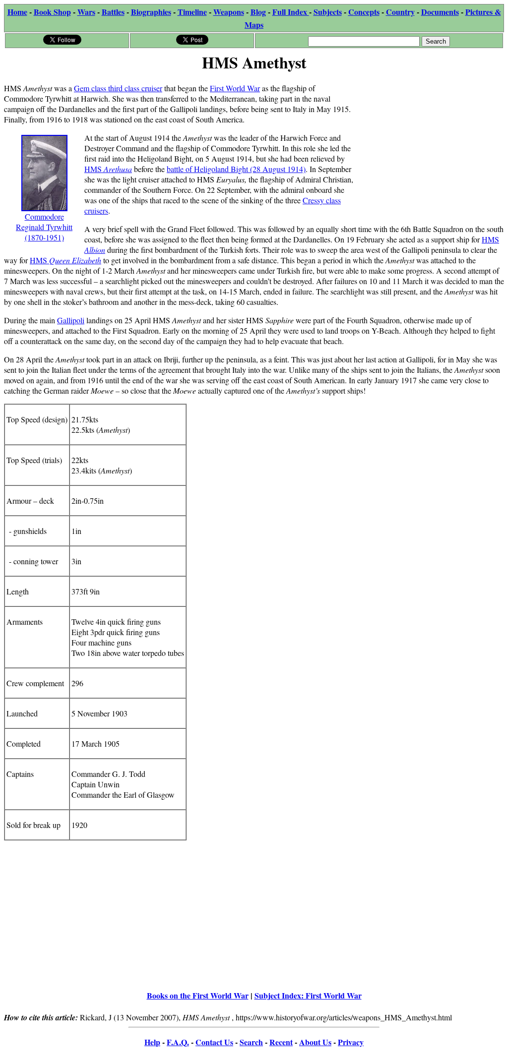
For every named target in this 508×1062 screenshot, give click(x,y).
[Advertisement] (429, 137)
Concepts (364, 11)
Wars (86, 11)
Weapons (228, 11)
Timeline (192, 11)
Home (17, 11)
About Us (315, 1042)
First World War (235, 88)
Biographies (151, 11)
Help (152, 1042)
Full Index (290, 11)
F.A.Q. (178, 1042)
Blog (258, 11)
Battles (113, 11)
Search (251, 1042)
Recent (281, 1042)
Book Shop (52, 11)
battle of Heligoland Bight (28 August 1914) (236, 169)
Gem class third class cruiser (118, 88)
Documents (440, 11)
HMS (108, 169)
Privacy (351, 1042)
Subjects (328, 11)
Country (400, 11)
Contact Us (214, 1042)
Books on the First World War (198, 995)
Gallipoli (70, 320)
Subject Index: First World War (308, 995)
